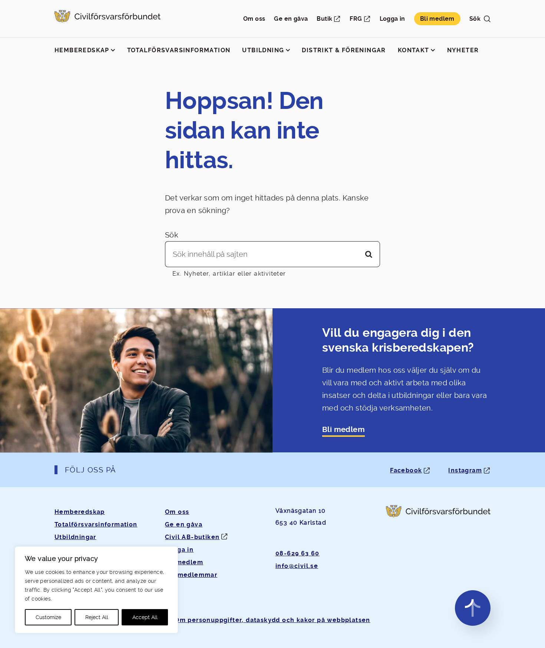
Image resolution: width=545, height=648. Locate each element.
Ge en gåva (291, 18)
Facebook (406, 470)
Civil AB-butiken (192, 537)
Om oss (254, 18)
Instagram (465, 470)
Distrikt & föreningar (344, 50)
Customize (48, 617)
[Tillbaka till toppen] (473, 608)
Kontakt (413, 50)
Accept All (145, 617)
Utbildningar (75, 537)
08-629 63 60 (297, 553)
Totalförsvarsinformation (179, 50)
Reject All (96, 617)
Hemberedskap (81, 50)
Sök (171, 234)
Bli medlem (437, 18)
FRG (356, 18)
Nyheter (463, 50)
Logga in (392, 18)
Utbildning (263, 50)
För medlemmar (191, 574)
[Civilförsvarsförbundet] (107, 18)
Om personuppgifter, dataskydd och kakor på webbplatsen (272, 620)
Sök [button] (474, 18)
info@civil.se (296, 565)
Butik (324, 18)
